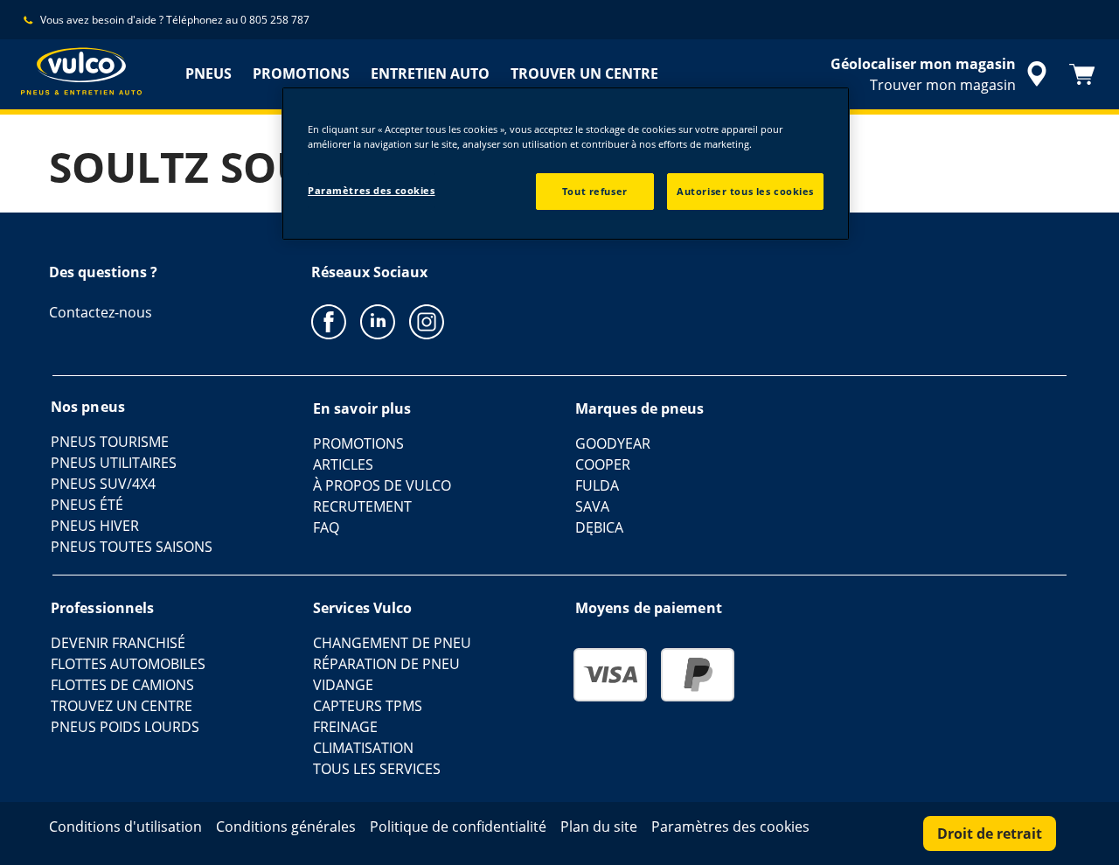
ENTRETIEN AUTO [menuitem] (430, 73)
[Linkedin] (377, 321)
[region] (565, 164)
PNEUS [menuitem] (208, 73)
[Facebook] (328, 321)
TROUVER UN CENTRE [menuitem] (584, 73)
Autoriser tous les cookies (745, 191)
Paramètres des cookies (371, 190)
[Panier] (1082, 74)
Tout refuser (595, 191)
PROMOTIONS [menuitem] (301, 73)
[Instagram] (426, 321)
